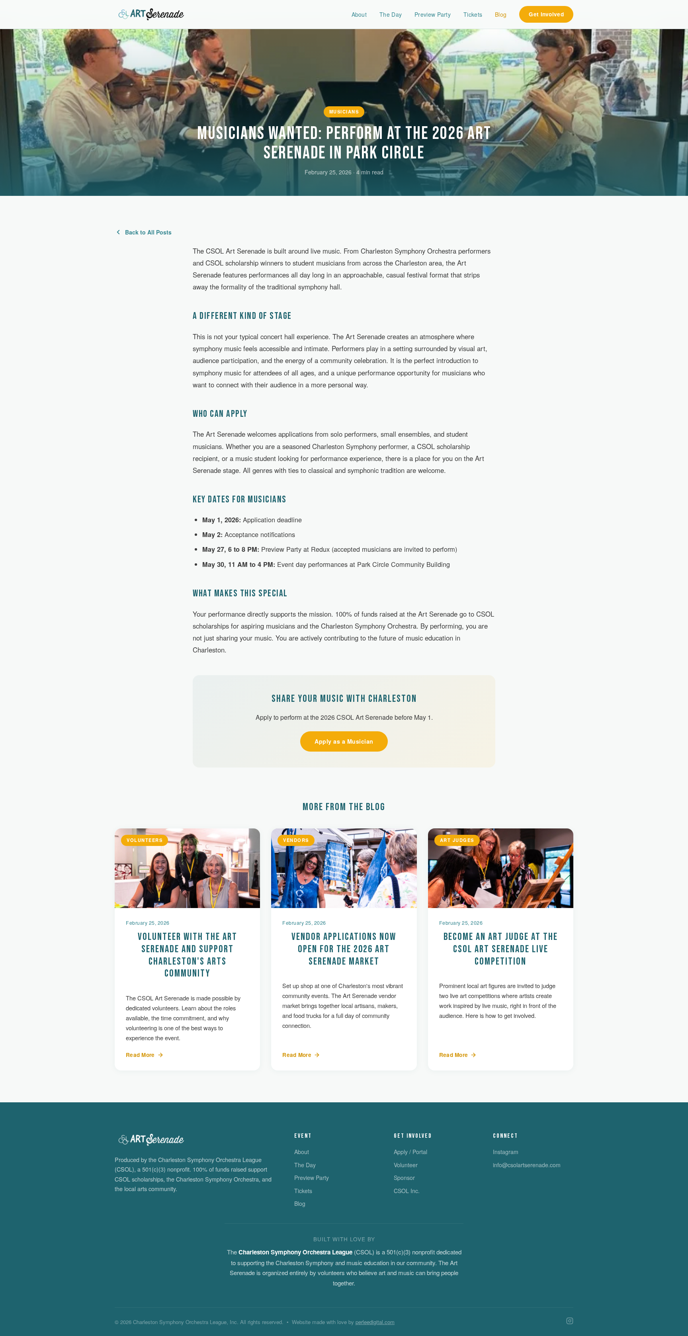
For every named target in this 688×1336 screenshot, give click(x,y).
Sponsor (404, 1178)
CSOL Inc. (407, 1191)
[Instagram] (569, 1321)
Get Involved (546, 14)
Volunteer (406, 1165)
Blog (500, 14)
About (359, 14)
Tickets (472, 14)
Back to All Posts (148, 232)
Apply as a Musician (344, 741)
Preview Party (432, 14)
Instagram (505, 1152)
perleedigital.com (375, 1322)
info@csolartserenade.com (527, 1165)
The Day (390, 14)
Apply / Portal (410, 1152)
